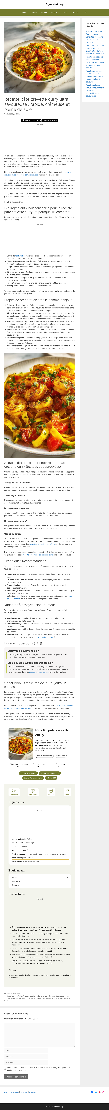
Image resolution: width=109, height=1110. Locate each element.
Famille (24, 12)
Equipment (33, 794)
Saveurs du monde (13, 994)
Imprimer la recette (49, 120)
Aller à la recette (31, 120)
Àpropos (24, 1092)
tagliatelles (20, 256)
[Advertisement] (40, 139)
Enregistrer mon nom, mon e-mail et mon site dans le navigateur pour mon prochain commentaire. (38, 1068)
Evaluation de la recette (14, 1019)
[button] (68, 809)
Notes (67, 794)
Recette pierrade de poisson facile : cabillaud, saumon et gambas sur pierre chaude (95, 62)
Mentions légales (11, 1092)
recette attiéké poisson (43, 637)
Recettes (75, 12)
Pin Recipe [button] (60, 756)
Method (51, 794)
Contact (32, 1092)
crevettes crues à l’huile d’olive (42, 544)
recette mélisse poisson (39, 672)
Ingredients (14, 794)
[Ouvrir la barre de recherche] (86, 12)
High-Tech (55, 12)
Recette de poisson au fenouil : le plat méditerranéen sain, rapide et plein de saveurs (94, 76)
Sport (65, 12)
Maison (34, 12)
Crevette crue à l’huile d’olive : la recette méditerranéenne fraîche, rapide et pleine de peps (38, 996)
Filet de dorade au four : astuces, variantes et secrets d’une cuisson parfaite (94, 36)
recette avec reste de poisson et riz (38, 555)
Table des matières (14, 202)
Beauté (44, 12)
